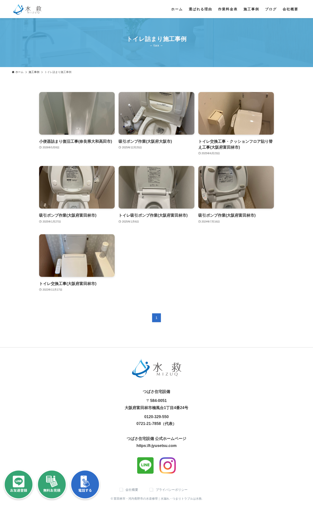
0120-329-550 (156, 417)
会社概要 (131, 490)
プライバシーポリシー (172, 490)
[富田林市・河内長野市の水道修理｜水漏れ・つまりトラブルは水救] (27, 9)
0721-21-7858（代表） (156, 424)
